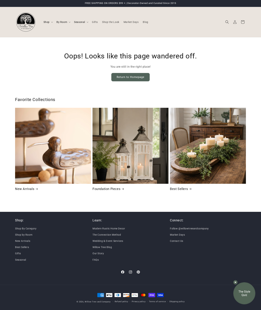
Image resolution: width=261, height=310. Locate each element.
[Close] (235, 282)
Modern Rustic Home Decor (109, 228)
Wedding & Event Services (108, 241)
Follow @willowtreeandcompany (189, 228)
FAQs (96, 259)
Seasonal (20, 259)
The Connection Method (107, 234)
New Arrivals (24, 189)
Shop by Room (23, 234)
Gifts (18, 253)
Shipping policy (177, 301)
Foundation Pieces (106, 189)
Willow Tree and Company (97, 302)
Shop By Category (26, 228)
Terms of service (157, 301)
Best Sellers (179, 189)
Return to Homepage (130, 77)
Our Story (98, 253)
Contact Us (176, 241)
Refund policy (121, 301)
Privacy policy (139, 301)
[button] (47, 22)
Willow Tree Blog (102, 247)
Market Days (177, 234)
